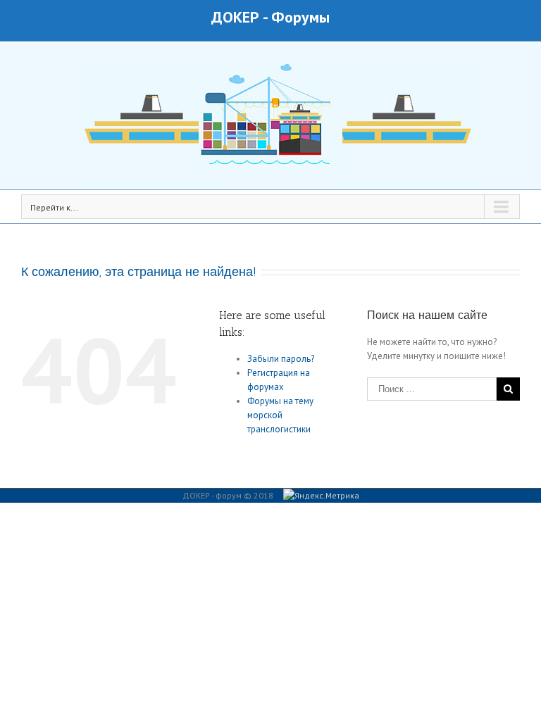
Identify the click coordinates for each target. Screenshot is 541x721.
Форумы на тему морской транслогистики (280, 415)
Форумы (300, 17)
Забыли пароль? (280, 359)
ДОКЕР (235, 17)
